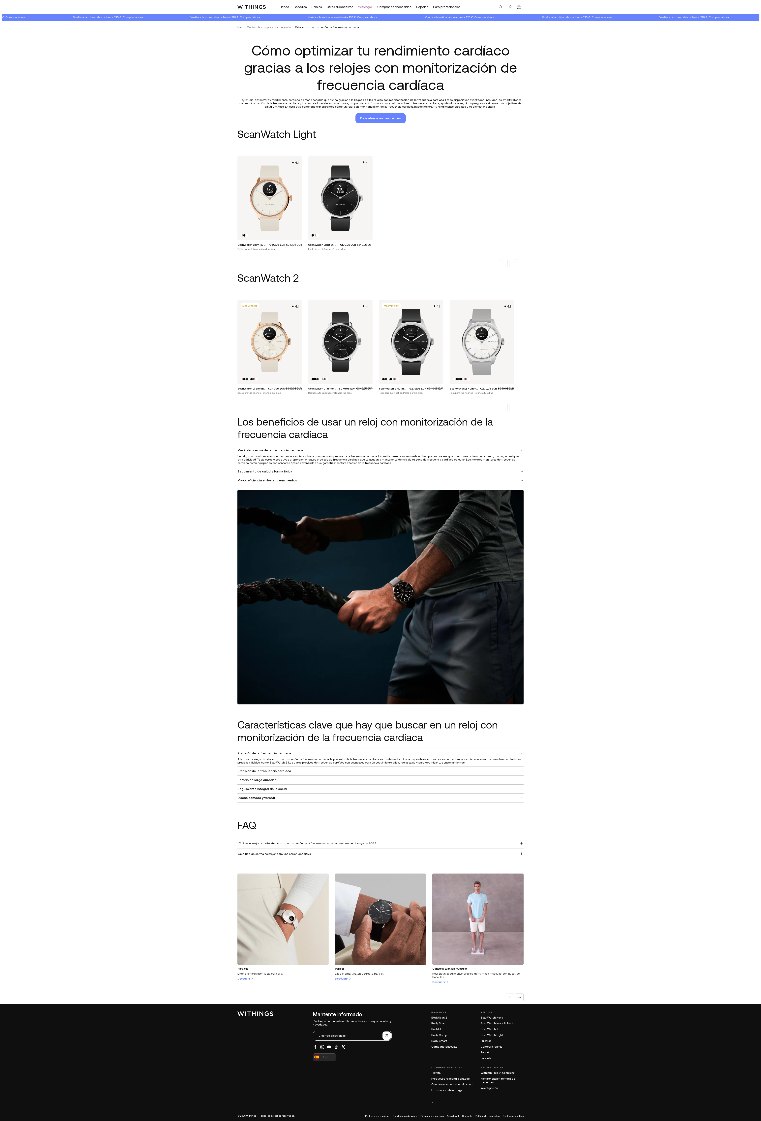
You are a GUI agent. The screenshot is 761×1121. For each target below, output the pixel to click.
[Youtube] (329, 1047)
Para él (339, 968)
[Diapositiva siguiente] (513, 263)
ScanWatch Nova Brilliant (497, 1023)
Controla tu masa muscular (449, 968)
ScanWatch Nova (492, 1017)
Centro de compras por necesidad (269, 27)
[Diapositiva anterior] (504, 263)
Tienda (436, 1072)
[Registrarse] (386, 1035)
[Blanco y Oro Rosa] (242, 235)
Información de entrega (447, 1090)
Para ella (242, 968)
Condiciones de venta (405, 1116)
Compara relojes (491, 1046)
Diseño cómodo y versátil (256, 798)
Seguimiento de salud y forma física (264, 471)
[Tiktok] (336, 1047)
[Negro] (244, 235)
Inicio (240, 27)
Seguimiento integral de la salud (262, 789)
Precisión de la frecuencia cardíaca (264, 753)
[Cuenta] (510, 7)
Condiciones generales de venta (452, 1084)
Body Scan (438, 1023)
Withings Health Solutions (497, 1072)
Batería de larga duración (256, 780)
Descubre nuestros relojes (380, 118)
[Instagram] (322, 1047)
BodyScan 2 (439, 1017)
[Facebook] (315, 1047)
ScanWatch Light (492, 1035)
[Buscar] (500, 7)
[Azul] (246, 379)
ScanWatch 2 (489, 1029)
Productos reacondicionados (450, 1078)
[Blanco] (246, 235)
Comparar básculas (444, 1046)
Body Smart (439, 1040)
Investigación (489, 1088)
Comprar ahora (87, 17)
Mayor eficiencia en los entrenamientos (267, 480)
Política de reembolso (487, 1116)
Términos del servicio (432, 1116)
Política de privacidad (377, 1116)
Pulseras (486, 1040)
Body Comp (439, 1035)
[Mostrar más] (477, 1102)
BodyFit (436, 1029)
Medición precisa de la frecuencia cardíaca (270, 450)
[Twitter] (343, 1047)
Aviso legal (453, 1116)
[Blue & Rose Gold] (254, 379)
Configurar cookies (513, 1116)
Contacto (467, 1116)
